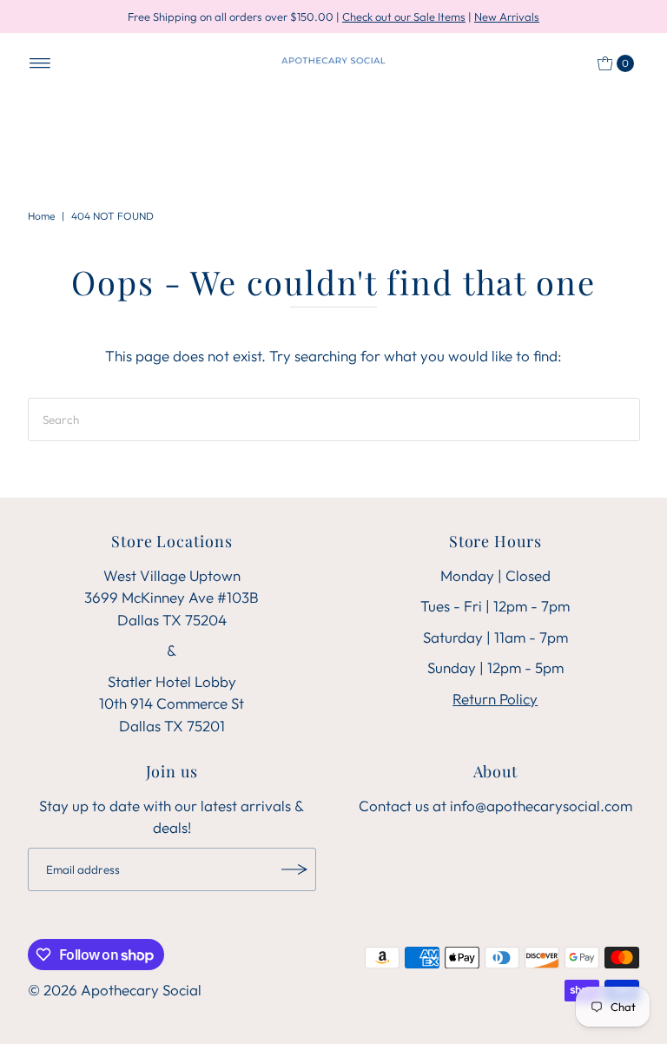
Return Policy (495, 699)
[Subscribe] (294, 869)
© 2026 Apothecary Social (114, 990)
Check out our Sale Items (404, 16)
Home (41, 215)
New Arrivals (506, 16)
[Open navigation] (40, 63)
